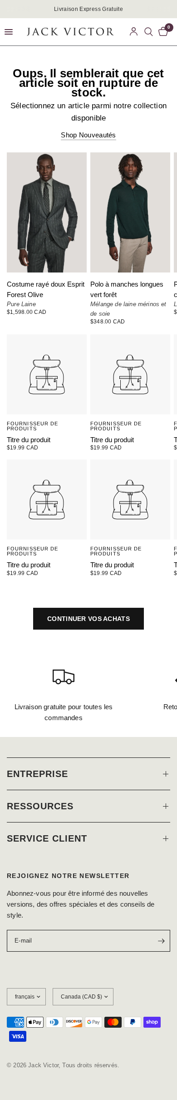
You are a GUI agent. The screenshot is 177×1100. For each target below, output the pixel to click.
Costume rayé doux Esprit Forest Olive (45, 289)
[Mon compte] (134, 31)
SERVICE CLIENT (47, 838)
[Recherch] (149, 31)
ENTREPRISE (37, 774)
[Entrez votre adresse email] (161, 941)
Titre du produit (28, 440)
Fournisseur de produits (32, 426)
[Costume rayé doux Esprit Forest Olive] (47, 212)
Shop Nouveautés (88, 135)
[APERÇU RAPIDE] (47, 374)
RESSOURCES (40, 806)
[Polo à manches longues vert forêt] (130, 212)
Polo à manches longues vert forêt (126, 289)
